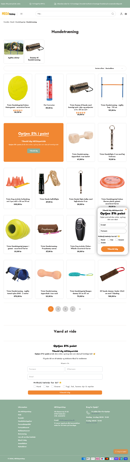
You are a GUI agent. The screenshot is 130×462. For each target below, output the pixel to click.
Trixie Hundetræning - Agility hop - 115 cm (112, 106)
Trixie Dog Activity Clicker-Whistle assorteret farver (80, 247)
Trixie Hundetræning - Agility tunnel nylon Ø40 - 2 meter (18, 292)
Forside (6, 22)
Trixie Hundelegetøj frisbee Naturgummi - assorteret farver (18, 106)
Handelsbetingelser (25, 421)
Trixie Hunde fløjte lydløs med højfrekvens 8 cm (80, 200)
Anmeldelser (22, 443)
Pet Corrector (49, 105)
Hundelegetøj (20, 22)
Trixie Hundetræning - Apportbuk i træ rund (49, 292)
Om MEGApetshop (24, 412)
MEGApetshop (19, 459)
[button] (17, 110)
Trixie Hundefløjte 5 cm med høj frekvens (112, 155)
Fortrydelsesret (23, 427)
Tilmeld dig (65, 393)
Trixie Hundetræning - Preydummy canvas (49, 247)
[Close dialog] (125, 209)
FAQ (19, 415)
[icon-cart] (126, 14)
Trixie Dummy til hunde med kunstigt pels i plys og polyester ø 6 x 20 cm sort (80, 107)
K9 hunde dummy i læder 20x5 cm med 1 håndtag (112, 292)
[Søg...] (112, 13)
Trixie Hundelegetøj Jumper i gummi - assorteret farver (18, 247)
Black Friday (22, 440)
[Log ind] (121, 13)
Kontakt (21, 418)
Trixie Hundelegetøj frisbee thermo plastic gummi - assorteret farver (112, 201)
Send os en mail (91, 423)
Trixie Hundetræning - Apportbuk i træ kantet (81, 155)
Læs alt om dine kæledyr (27, 437)
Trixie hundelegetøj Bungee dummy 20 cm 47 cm (81, 292)
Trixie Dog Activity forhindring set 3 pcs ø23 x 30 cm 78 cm (18, 200)
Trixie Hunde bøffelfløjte (49, 199)
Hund (12, 22)
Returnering (22, 434)
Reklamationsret (24, 431)
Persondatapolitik (24, 424)
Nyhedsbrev (22, 447)
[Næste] (79, 309)
